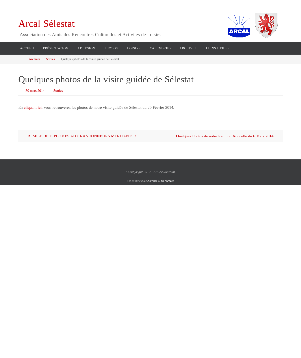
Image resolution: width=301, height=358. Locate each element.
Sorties (50, 59)
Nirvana (152, 180)
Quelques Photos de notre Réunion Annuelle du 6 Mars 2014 (225, 136)
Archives (34, 59)
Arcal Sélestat (46, 23)
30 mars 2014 (35, 90)
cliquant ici (33, 107)
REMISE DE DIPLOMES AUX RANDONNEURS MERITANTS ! (81, 136)
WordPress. (167, 180)
